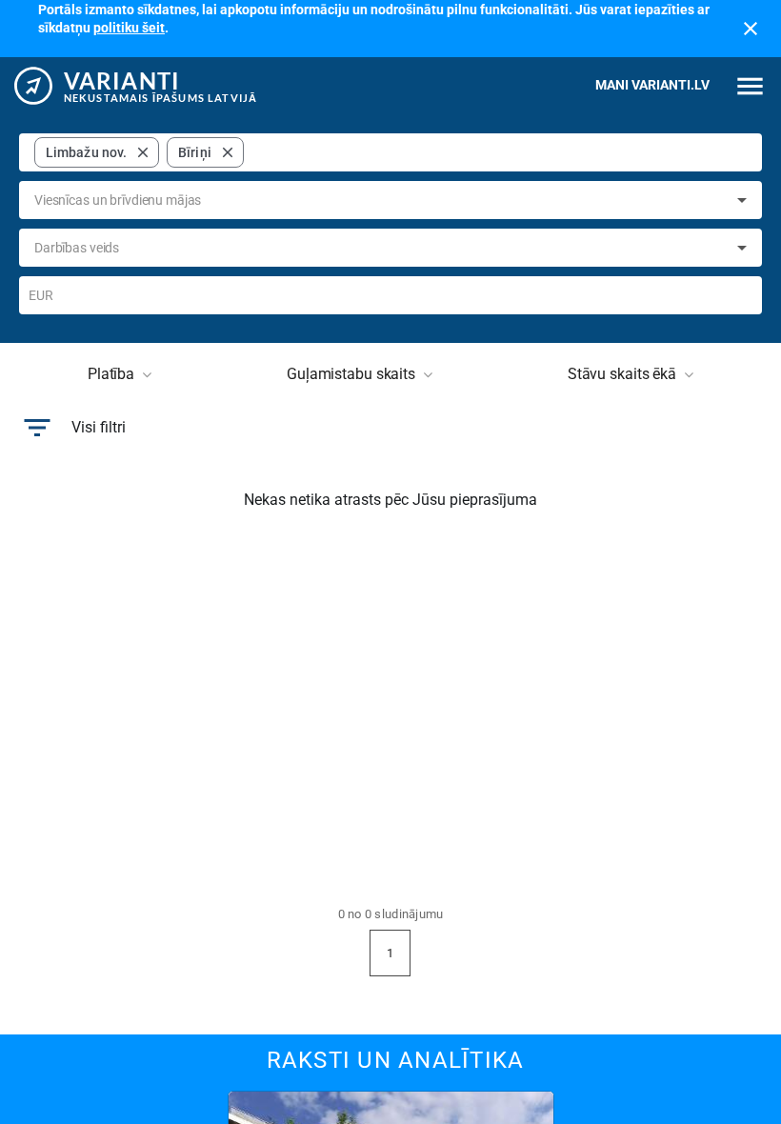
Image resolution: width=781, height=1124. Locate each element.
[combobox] (499, 152)
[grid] (139, 152)
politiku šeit (129, 27)
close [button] (142, 152)
